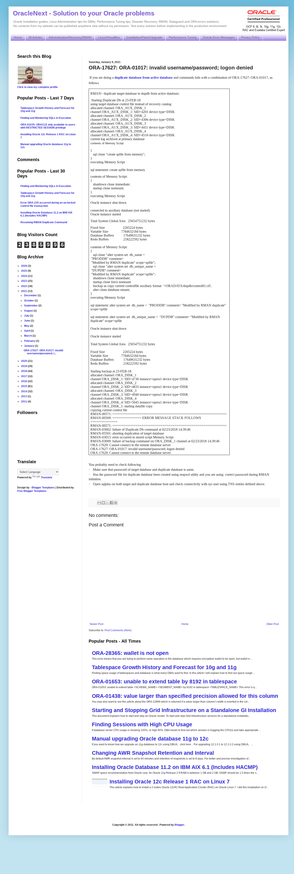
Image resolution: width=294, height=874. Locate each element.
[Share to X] (107, 503)
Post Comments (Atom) (118, 630)
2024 (24, 276)
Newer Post (96, 624)
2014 (24, 391)
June (27, 320)
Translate (46, 477)
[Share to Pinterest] (115, 503)
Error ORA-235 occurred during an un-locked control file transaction (47, 204)
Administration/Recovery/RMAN (70, 37)
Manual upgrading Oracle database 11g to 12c (150, 739)
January (29, 345)
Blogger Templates (43, 487)
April (27, 330)
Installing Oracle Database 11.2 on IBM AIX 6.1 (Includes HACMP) (175, 767)
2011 (24, 401)
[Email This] (99, 503)
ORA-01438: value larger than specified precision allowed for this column (185, 696)
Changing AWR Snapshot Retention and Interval (153, 753)
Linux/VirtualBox (109, 37)
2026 (24, 265)
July (27, 315)
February (30, 340)
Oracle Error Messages (219, 37)
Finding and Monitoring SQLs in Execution (45, 117)
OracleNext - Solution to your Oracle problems (84, 13)
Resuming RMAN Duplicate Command (43, 222)
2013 (24, 396)
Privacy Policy (250, 37)
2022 (24, 286)
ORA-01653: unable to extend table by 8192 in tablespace (164, 681)
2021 (24, 291)
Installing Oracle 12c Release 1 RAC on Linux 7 (170, 781)
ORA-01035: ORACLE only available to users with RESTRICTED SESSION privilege (47, 126)
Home (18, 37)
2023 (24, 280)
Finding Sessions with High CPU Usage (142, 724)
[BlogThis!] (103, 503)
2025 (24, 270)
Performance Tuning (183, 37)
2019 (24, 366)
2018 (24, 371)
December (31, 295)
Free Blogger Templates (31, 491)
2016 (24, 381)
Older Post (272, 624)
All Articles (35, 37)
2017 (24, 376)
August (29, 310)
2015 (24, 386)
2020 (24, 360)
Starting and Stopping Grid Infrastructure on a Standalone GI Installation (184, 710)
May (27, 325)
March (28, 335)
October (29, 300)
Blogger (179, 824)
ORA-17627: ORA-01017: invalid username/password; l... (43, 352)
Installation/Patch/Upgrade (144, 37)
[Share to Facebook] (111, 503)
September (31, 305)
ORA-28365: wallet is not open (130, 653)
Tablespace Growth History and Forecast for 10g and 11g (164, 667)
